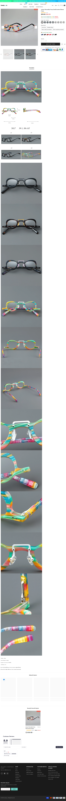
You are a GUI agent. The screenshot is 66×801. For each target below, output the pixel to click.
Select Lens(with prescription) (58, 29)
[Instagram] (5, 773)
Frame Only (44, 27)
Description (31, 67)
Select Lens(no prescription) (47, 29)
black (30, 732)
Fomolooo (5, 797)
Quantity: (42, 38)
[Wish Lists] (61, 5)
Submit (14, 789)
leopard (28, 732)
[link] (8, 699)
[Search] (59, 5)
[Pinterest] (7, 773)
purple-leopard (31, 732)
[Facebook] (2, 773)
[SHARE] (64, 44)
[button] (3, 27)
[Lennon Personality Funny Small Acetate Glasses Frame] (33, 718)
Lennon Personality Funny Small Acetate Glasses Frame (33, 727)
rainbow (26, 732)
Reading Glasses (50, 27)
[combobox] (24, 747)
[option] (19, 27)
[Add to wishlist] (62, 44)
